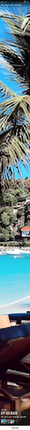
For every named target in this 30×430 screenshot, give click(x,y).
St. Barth (7, 5)
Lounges (12, 5)
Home (2, 5)
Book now (15, 428)
